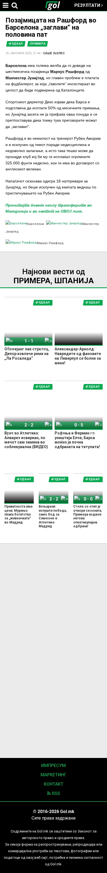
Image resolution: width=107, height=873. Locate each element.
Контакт (53, 784)
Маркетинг (53, 774)
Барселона (16, 65)
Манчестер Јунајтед (24, 78)
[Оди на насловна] (55, 5)
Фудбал (16, 43)
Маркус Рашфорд (67, 71)
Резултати (87, 5)
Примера (38, 43)
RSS (55, 793)
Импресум (53, 765)
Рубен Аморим (87, 138)
